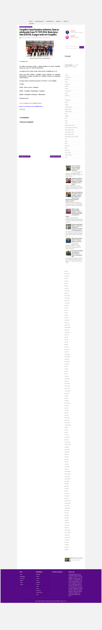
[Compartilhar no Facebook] (24, 109)
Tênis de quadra (68, 155)
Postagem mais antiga (55, 156)
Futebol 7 (67, 104)
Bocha (66, 81)
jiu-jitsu (66, 120)
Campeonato (67, 84)
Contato (31, 23)
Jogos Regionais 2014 (69, 129)
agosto (66, 276)
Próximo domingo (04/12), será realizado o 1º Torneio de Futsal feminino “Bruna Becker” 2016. (77, 253)
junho (66, 281)
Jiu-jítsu (66, 123)
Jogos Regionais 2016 (69, 134)
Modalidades (39, 21)
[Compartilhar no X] (23, 109)
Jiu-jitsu (37, 584)
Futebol (66, 102)
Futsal (27, 26)
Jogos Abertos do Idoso (69, 125)
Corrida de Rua (68, 91)
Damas (66, 93)
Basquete (67, 79)
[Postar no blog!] (21, 109)
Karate (66, 141)
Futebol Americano (68, 107)
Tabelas (58, 21)
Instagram (72, 36)
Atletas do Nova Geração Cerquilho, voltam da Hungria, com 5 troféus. (77, 240)
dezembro (66, 295)
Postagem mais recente (24, 156)
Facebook (72, 31)
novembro (66, 298)
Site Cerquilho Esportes (40, 601)
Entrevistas (49, 21)
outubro (66, 300)
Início (30, 21)
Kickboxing (67, 145)
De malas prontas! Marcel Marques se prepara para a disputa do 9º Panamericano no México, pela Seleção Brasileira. (77, 227)
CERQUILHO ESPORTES (78, 558)
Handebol (67, 116)
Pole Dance (67, 150)
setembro (66, 273)
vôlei (66, 157)
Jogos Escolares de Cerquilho (71, 127)
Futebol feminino (68, 111)
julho (65, 278)
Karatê (66, 143)
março (66, 288)
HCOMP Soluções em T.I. (61, 601)
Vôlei (37, 594)
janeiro (66, 293)
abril (65, 271)
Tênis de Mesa (68, 152)
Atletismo (67, 75)
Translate (74, 66)
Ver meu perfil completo (76, 560)
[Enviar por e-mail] (20, 109)
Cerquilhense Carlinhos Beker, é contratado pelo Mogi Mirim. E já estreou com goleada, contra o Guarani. (77, 181)
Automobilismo (68, 77)
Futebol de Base (68, 109)
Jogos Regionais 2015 (69, 132)
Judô (66, 139)
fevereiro (66, 290)
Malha (66, 148)
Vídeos (65, 21)
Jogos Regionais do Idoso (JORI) (71, 136)
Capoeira (66, 86)
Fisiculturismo (67, 100)
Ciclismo (66, 88)
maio (65, 283)
